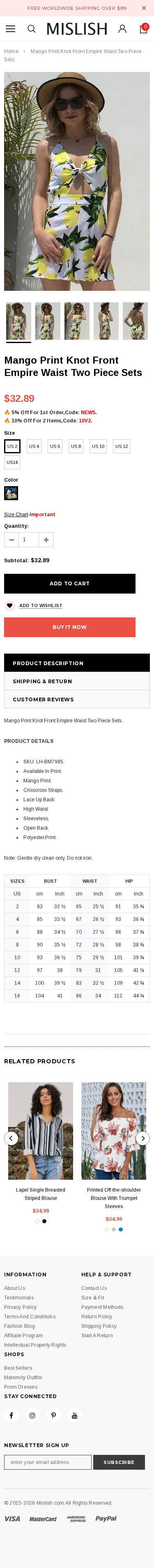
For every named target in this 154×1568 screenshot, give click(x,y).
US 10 (98, 446)
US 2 (12, 446)
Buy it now (70, 627)
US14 (12, 462)
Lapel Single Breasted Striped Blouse (40, 1194)
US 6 (55, 446)
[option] (77, 181)
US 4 (34, 446)
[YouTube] (74, 1415)
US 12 (121, 446)
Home (11, 51)
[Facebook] (11, 1415)
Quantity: (16, 526)
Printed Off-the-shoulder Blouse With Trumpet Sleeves (114, 1198)
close (144, 8)
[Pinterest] (53, 1415)
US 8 (76, 446)
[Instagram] (32, 1415)
